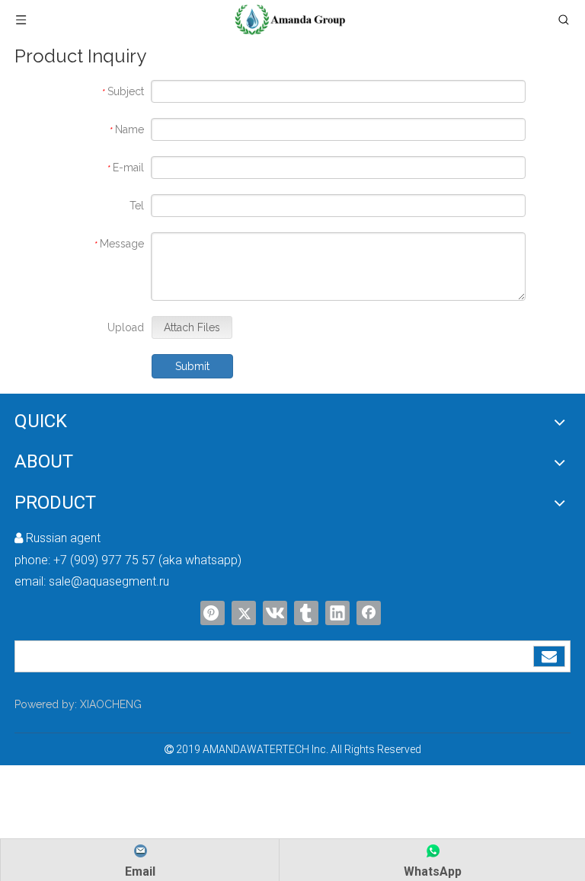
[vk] (275, 613)
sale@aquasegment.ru (109, 581)
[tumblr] (306, 613)
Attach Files (192, 327)
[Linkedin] (337, 613)
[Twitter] (244, 613)
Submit (192, 366)
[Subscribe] (549, 656)
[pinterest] (212, 613)
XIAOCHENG (111, 704)
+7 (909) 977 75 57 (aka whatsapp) (147, 560)
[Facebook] (368, 613)
